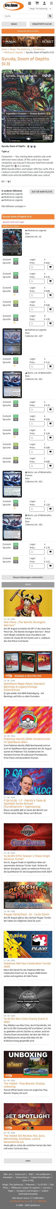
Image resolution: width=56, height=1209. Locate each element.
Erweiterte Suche (42, 24)
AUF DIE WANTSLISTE (42, 192)
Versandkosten (43, 1174)
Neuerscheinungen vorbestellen (28, 577)
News (14, 24)
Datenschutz (22, 1177)
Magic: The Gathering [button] (38, 9)
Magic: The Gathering (20, 49)
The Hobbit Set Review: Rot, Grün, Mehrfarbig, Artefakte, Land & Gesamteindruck (24, 1139)
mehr (28, 1161)
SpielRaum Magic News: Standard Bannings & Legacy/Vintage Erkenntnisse (24, 686)
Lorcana (47, 1188)
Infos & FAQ (28, 1181)
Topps (10, 1191)
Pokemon (30, 1185)
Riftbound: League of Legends (25, 1188)
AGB (31, 1174)
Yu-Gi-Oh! (42, 1185)
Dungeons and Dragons (28, 1191)
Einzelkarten (39, 49)
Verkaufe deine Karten (28, 31)
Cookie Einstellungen (40, 1177)
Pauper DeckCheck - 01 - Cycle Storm (26, 914)
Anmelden (8, 1177)
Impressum (20, 1174)
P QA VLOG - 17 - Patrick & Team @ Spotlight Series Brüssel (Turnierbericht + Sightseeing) (25, 803)
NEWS (28, 585)
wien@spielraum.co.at (20, 1201)
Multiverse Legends (13, 52)
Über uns (7, 1174)
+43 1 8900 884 (39, 1201)
